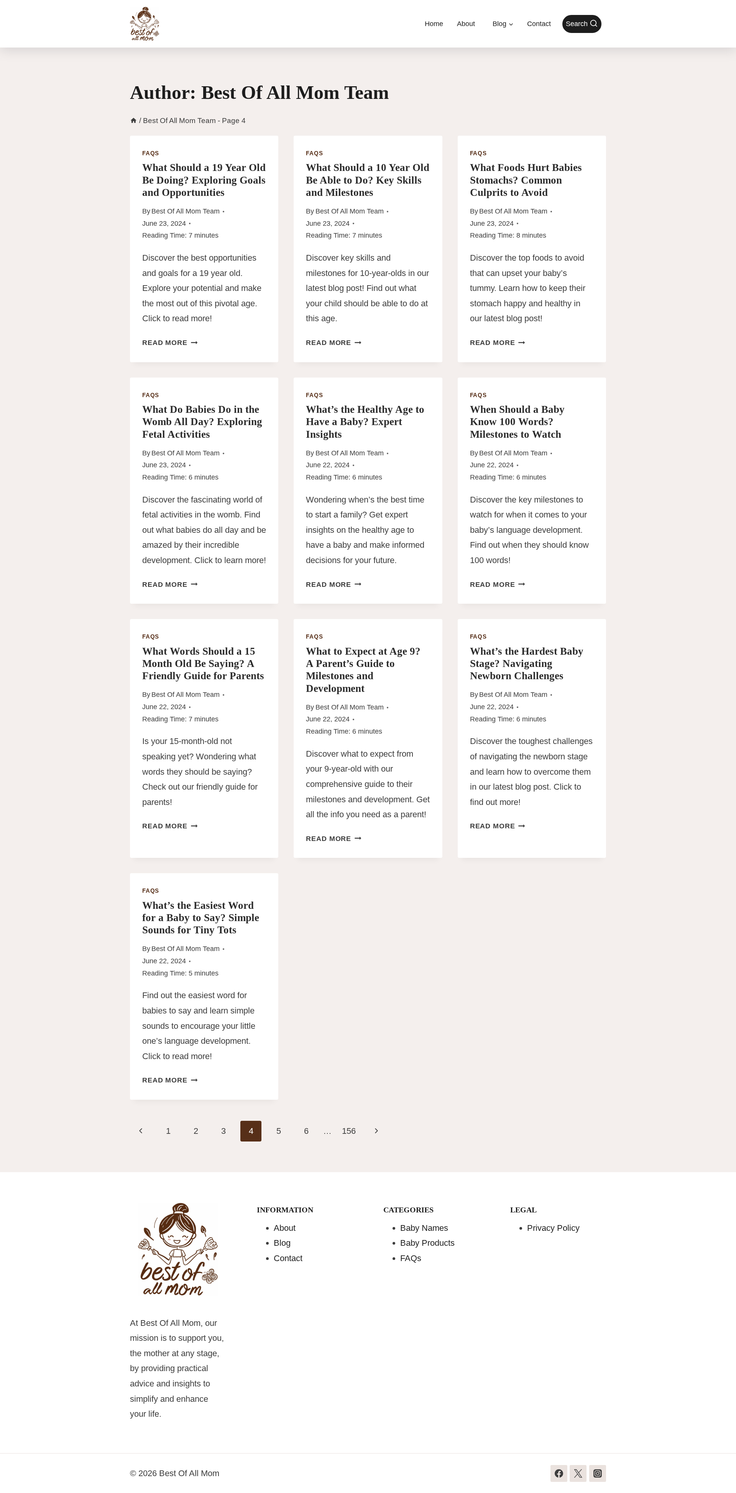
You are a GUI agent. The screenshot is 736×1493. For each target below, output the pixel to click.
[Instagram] (597, 1473)
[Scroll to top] (715, 1471)
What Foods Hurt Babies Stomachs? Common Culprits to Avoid (526, 180)
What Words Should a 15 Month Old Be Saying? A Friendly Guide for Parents (203, 663)
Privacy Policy (553, 1228)
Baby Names (424, 1228)
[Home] (133, 121)
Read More (169, 343)
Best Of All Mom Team (185, 211)
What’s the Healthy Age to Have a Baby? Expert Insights (365, 422)
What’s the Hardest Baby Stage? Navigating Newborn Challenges (526, 663)
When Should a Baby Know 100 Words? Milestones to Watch (517, 422)
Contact (539, 24)
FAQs (150, 153)
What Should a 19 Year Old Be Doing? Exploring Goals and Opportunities (204, 180)
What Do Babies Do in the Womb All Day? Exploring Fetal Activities (202, 422)
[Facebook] (558, 1473)
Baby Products (427, 1243)
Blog (282, 1243)
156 (349, 1131)
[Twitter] (578, 1473)
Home (434, 24)
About (466, 24)
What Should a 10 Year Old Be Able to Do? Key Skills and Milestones (367, 180)
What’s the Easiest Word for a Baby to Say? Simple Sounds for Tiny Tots (200, 918)
